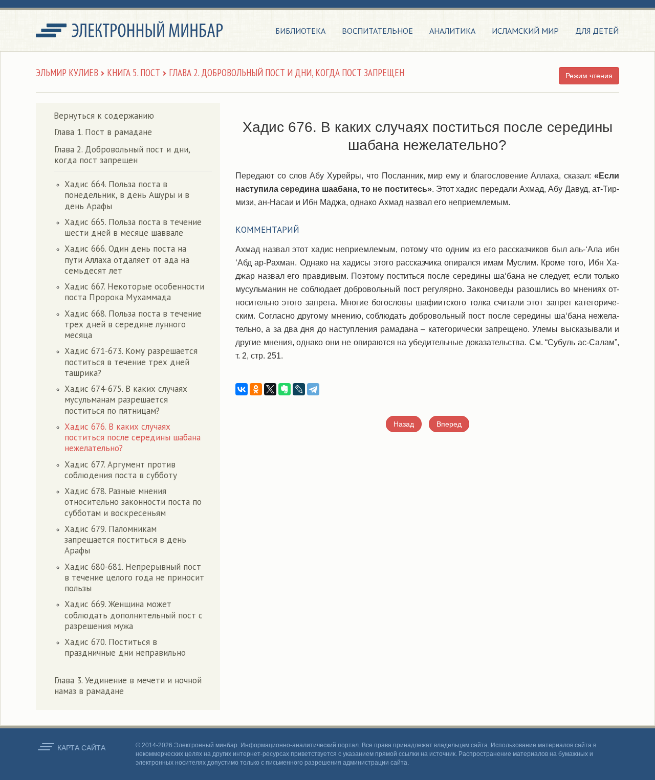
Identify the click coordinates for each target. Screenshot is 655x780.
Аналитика (452, 31)
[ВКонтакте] (241, 389)
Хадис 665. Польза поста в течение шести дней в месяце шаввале (133, 227)
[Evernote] (284, 389)
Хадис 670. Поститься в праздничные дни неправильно (125, 647)
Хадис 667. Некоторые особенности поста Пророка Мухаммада (134, 292)
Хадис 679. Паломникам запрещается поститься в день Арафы (125, 539)
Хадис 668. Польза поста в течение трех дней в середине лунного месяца (133, 324)
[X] (270, 389)
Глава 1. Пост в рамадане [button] (103, 132)
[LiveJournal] (299, 389)
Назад (404, 424)
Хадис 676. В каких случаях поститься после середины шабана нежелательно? (132, 437)
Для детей (597, 31)
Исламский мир (525, 31)
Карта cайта (81, 748)
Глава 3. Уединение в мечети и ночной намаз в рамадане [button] (128, 686)
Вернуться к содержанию (104, 115)
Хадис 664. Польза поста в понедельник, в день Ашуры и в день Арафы (126, 195)
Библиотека (300, 31)
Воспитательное (377, 31)
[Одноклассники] (256, 389)
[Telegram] (313, 389)
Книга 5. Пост (133, 72)
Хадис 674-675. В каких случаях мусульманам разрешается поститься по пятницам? (125, 399)
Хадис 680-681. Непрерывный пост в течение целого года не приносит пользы (134, 577)
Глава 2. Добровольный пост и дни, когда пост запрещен (286, 72)
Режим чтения (589, 76)
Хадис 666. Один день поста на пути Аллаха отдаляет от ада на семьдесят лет (126, 259)
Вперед (449, 424)
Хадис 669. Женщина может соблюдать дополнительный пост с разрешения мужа (133, 615)
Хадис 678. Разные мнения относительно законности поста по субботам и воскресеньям (133, 502)
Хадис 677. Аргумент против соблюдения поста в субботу (120, 470)
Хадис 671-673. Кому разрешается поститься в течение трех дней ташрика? (131, 361)
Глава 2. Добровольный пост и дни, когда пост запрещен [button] (122, 155)
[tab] (133, 132)
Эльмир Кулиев (67, 72)
